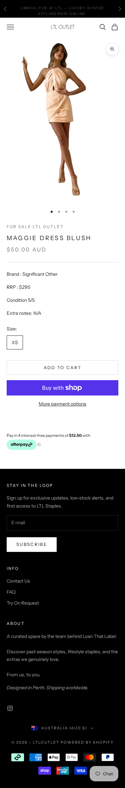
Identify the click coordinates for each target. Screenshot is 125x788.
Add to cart (63, 367)
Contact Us (18, 581)
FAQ (11, 592)
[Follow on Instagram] (10, 708)
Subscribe (31, 544)
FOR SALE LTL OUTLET (35, 226)
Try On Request (23, 603)
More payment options (62, 404)
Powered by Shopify (87, 742)
